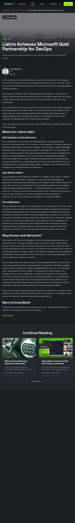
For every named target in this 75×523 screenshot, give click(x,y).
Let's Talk (68, 4)
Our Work (33, 4)
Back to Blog (11, 17)
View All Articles (36, 381)
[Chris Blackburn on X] (14, 74)
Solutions (21, 4)
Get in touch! (7, 315)
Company (53, 4)
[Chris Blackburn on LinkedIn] (11, 74)
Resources (15, 10)
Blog (23, 10)
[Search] (60, 4)
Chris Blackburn (16, 69)
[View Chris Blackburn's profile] (5, 72)
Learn (42, 4)
